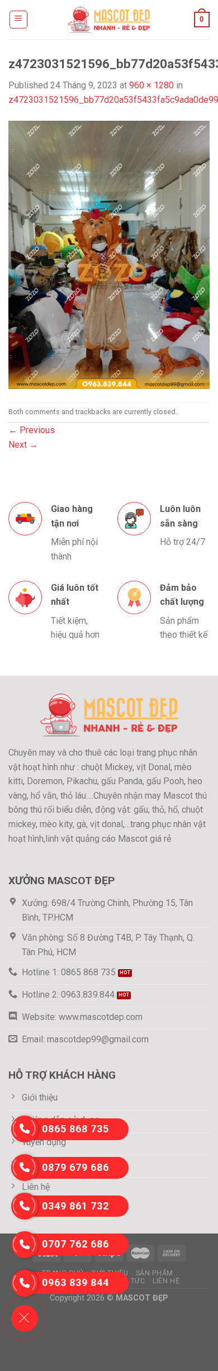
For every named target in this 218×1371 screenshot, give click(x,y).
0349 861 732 (75, 1206)
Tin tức (131, 1281)
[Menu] (19, 20)
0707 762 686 (75, 1244)
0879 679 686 (75, 1167)
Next (23, 444)
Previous (31, 430)
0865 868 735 (75, 1129)
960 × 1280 (151, 85)
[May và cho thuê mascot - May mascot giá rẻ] (109, 19)
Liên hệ (166, 1281)
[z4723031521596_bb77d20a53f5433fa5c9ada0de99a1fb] (109, 254)
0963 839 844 (75, 1282)
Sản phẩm (154, 1273)
